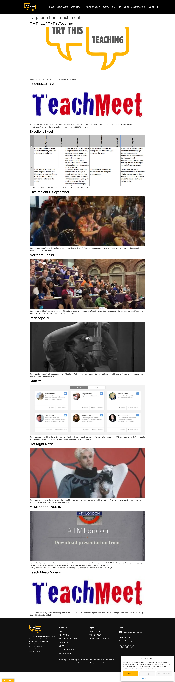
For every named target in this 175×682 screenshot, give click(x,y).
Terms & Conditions (76, 663)
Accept (130, 674)
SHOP (114, 7)
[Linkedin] (127, 647)
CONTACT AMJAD (138, 7)
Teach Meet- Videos (45, 572)
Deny (147, 674)
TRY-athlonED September (49, 192)
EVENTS (106, 7)
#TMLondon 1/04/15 (45, 507)
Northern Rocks (42, 255)
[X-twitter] (122, 647)
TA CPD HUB (124, 7)
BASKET (150, 7)
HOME (51, 7)
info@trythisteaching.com (133, 632)
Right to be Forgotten (99, 639)
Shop (61, 646)
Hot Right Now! (41, 444)
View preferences (164, 674)
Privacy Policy (96, 635)
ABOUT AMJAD (62, 7)
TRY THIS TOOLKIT (93, 7)
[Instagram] (132, 647)
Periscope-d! (40, 318)
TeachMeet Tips (42, 84)
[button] (171, 659)
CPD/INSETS (76, 7)
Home (61, 631)
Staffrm (35, 381)
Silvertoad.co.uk (110, 660)
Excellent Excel (41, 131)
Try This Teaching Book (127, 641)
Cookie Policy (146, 678)
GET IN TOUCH (65, 653)
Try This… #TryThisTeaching (51, 23)
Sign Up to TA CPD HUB (69, 639)
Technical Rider (101, 663)
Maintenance (97, 660)
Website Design (83, 660)
